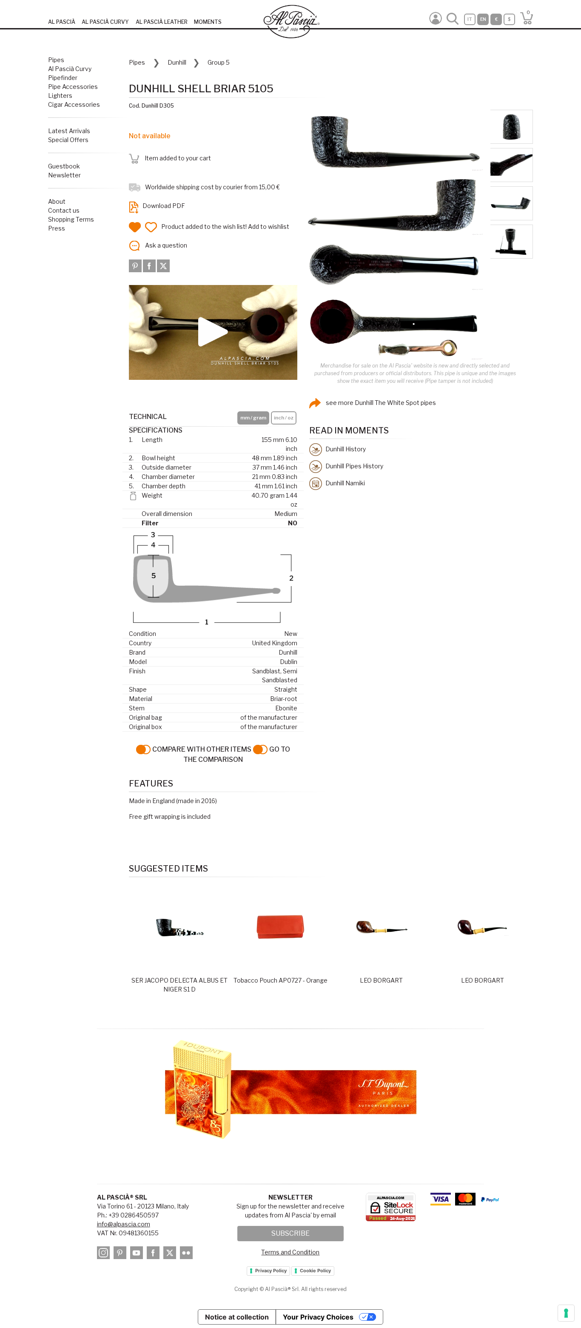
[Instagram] (104, 1254)
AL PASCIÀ (61, 22)
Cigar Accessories (74, 104)
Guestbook (64, 166)
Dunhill (177, 62)
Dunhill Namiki (344, 482)
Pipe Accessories (73, 86)
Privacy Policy (271, 1271)
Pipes (56, 59)
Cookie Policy (315, 1271)
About (57, 201)
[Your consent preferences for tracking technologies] (566, 1313)
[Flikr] (187, 1254)
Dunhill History (345, 448)
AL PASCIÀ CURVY (105, 22)
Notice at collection (237, 1317)
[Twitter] (163, 265)
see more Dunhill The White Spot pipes (380, 402)
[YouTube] (137, 1254)
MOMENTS (208, 22)
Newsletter (64, 175)
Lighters (60, 95)
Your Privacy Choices (318, 1317)
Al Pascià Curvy (69, 68)
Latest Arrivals (69, 130)
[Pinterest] (136, 265)
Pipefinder (62, 77)
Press (56, 228)
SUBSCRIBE (290, 1233)
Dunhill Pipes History (353, 465)
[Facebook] (150, 265)
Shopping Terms (71, 219)
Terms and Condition (290, 1252)
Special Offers (68, 139)
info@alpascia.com (123, 1224)
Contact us (64, 210)
